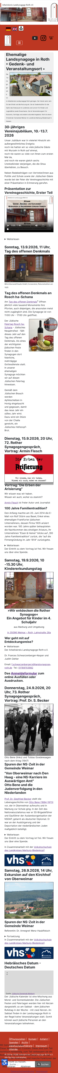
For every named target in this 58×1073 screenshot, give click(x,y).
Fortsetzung (13, 936)
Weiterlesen (13, 239)
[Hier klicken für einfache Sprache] (21, 28)
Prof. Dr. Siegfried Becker (18, 798)
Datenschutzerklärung (22, 1071)
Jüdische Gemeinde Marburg (23, 993)
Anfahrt (44, 1039)
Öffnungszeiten (17, 1039)
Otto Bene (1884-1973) (41, 802)
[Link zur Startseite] (8, 40)
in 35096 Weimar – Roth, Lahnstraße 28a (29, 632)
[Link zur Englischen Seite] (14, 29)
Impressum (42, 1071)
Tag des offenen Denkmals (23, 301)
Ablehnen (26, 1066)
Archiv (25, 1042)
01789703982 (25, 667)
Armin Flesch (11, 502)
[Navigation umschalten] (19, 43)
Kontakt (32, 1039)
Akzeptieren (8, 1066)
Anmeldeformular (24, 673)
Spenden (13, 1042)
